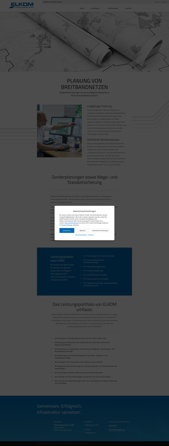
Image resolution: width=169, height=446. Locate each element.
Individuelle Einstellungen (100, 230)
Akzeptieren (67, 230)
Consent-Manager (67, 225)
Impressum (91, 235)
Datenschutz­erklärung (71, 223)
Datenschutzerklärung (81, 235)
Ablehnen (83, 230)
